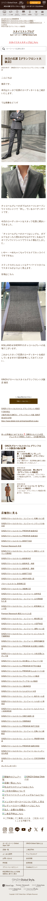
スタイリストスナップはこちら (23, 42)
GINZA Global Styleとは (34, 843)
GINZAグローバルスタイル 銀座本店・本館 (17, 563)
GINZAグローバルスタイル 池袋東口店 (16, 589)
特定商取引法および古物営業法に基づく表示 (11, 873)
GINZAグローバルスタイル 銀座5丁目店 (16, 574)
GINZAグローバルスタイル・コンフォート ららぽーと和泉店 (22, 702)
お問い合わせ (7, 858)
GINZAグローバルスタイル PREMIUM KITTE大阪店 (21, 666)
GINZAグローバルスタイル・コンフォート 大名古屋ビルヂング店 (22, 655)
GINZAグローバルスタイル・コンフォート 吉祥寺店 (21, 594)
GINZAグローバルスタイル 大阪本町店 (16, 686)
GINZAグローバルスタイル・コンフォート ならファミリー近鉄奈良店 (22, 710)
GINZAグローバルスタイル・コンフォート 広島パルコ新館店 (22, 732)
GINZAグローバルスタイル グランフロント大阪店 (20, 676)
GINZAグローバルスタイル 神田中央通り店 (17, 579)
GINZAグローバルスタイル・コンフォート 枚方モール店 (22, 696)
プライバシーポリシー (10, 867)
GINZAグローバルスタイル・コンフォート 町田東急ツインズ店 (22, 607)
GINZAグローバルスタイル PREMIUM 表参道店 (19, 536)
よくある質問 (7, 854)
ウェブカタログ (31, 854)
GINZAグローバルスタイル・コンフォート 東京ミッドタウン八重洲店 (22, 552)
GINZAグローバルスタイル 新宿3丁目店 (16, 541)
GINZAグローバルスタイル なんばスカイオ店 (18, 691)
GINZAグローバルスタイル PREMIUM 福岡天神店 (20, 746)
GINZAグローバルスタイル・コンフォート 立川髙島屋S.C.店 (22, 600)
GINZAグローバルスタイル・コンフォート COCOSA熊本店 (23, 759)
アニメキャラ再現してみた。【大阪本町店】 (27, 437)
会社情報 (29, 858)
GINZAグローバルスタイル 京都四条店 (16, 721)
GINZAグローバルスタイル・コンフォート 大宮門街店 (22, 624)
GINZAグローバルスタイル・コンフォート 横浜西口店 (22, 619)
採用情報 (29, 863)
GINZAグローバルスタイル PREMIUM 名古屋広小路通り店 (23, 647)
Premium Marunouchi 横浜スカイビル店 (16, 614)
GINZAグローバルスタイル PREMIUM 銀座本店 (19, 531)
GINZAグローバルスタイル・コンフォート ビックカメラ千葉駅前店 (22, 635)
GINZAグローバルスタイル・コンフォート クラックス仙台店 (22, 525)
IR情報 (5, 863)
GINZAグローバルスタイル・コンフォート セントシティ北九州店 (22, 752)
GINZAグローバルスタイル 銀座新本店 (16, 558)
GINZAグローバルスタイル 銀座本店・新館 (17, 569)
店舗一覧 (6, 850)
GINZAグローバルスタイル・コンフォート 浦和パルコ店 (22, 629)
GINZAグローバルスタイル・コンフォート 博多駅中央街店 (22, 740)
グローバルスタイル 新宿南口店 (13, 584)
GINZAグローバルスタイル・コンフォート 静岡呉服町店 (22, 641)
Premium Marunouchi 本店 (11, 546)
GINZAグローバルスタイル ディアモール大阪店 (19, 681)
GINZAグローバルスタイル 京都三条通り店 (17, 716)
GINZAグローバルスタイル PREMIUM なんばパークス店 (23, 671)
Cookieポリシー (31, 867)
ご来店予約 (30, 850)
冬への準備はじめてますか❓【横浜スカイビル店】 (22, 434)
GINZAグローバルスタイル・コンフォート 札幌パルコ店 (22, 518)
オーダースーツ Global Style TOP (11, 844)
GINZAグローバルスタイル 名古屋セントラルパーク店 (22, 661)
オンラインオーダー (9, 766)
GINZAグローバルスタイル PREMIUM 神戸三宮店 (20, 726)
